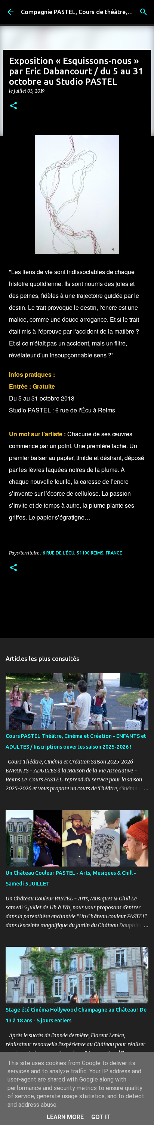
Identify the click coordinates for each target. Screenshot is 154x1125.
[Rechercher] (143, 12)
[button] (13, 106)
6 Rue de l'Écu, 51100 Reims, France (82, 552)
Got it (101, 1117)
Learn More (65, 1117)
